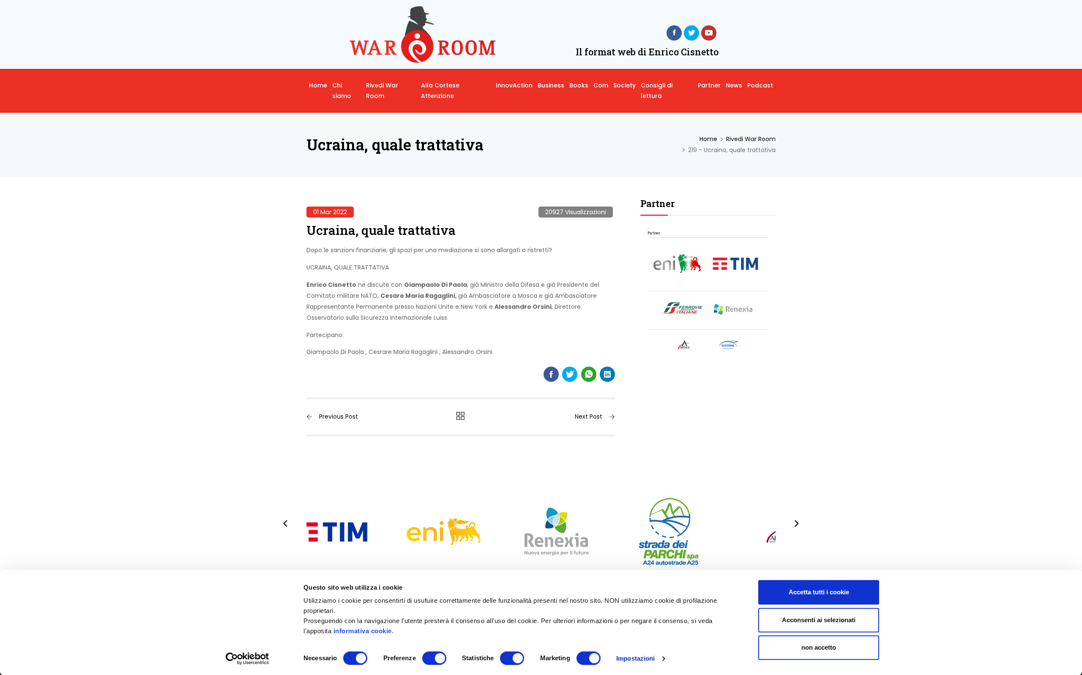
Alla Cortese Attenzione (440, 90)
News (734, 85)
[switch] (434, 658)
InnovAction (514, 85)
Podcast (760, 85)
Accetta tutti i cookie (819, 592)
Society (624, 85)
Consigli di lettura (656, 90)
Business (551, 85)
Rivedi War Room (382, 90)
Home (318, 85)
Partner (709, 85)
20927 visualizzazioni (575, 212)
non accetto (818, 647)
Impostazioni (635, 658)
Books (578, 85)
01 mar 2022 (330, 212)
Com (600, 85)
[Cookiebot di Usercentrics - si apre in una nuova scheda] (247, 658)
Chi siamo (341, 90)
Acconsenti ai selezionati (818, 619)
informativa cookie (362, 630)
